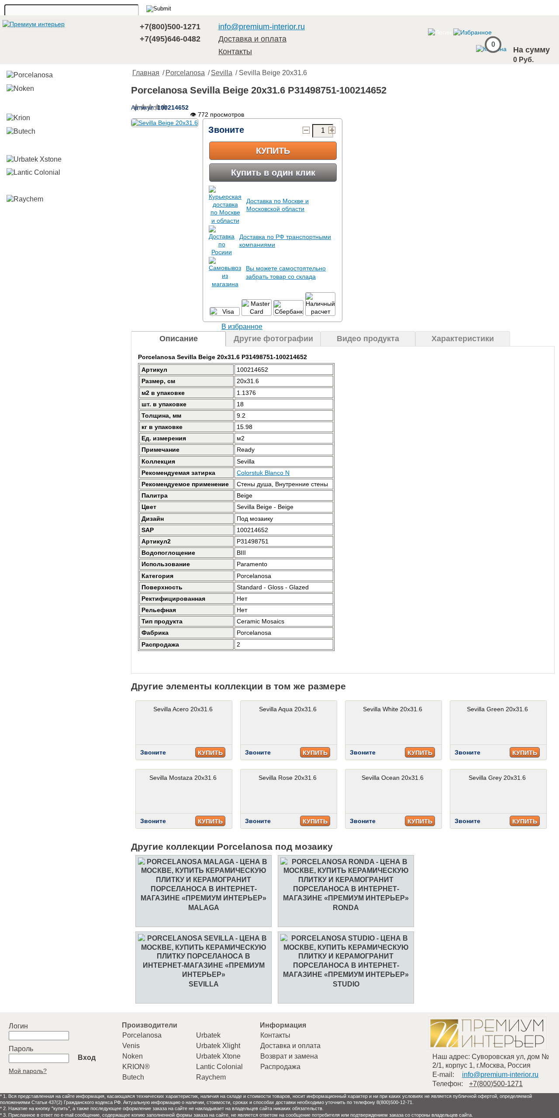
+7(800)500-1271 (170, 26)
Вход (87, 1057)
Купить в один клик (273, 172)
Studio (346, 984)
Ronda (346, 907)
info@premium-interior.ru (261, 26)
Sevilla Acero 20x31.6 (183, 709)
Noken (132, 1056)
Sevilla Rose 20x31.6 (288, 777)
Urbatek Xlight (218, 1045)
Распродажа (280, 1066)
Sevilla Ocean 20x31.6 (393, 777)
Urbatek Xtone (218, 1056)
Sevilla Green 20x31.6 (497, 709)
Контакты (235, 51)
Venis (131, 1045)
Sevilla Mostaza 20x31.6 (183, 777)
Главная (145, 72)
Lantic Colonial (219, 1066)
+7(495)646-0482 (170, 39)
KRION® (136, 1066)
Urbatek (208, 1035)
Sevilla (221, 72)
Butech (133, 1077)
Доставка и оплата (252, 39)
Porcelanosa (185, 72)
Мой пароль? (28, 1070)
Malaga (203, 907)
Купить (273, 151)
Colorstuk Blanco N (263, 472)
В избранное (241, 326)
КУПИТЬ (210, 752)
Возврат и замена (289, 1056)
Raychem (211, 1077)
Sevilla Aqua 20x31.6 (288, 709)
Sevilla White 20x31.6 (392, 709)
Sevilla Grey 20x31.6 (497, 777)
